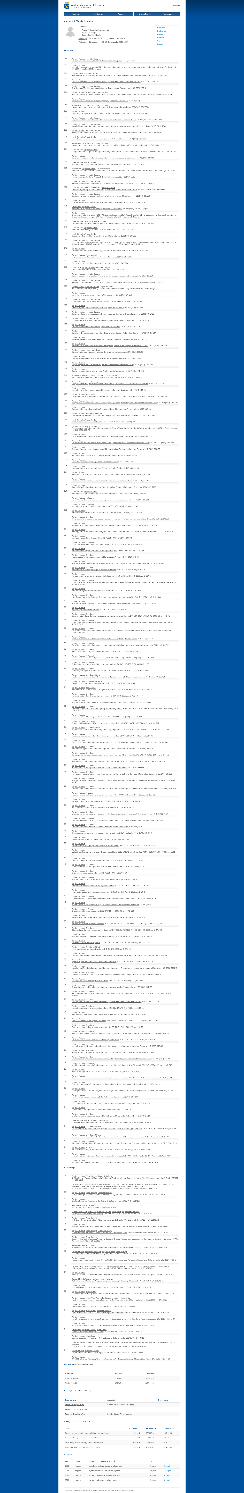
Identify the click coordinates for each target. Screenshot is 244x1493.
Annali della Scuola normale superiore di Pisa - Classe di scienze (154, 428)
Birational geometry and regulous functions (87, 1226)
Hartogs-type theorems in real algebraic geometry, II (91, 107)
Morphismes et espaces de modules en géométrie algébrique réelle (96, 730)
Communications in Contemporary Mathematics (118, 94)
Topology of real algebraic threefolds (85, 1097)
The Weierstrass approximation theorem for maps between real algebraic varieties (102, 645)
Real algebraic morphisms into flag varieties (88, 761)
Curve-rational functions (80, 270)
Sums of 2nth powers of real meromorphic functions (91, 917)
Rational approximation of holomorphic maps (88, 139)
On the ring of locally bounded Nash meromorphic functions (93, 723)
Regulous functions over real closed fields (87, 120)
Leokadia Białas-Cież (79, 1212)
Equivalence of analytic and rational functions (88, 683)
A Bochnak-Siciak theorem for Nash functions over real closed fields (97, 132)
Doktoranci (161, 34)
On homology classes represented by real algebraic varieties (94, 664)
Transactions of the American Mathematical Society (145, 780)
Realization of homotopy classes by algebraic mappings (92, 1033)
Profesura (82, 42)
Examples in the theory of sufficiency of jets (88, 1084)
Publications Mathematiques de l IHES (138, 677)
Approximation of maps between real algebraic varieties (92, 75)
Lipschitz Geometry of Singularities (84, 1338)
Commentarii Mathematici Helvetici (121, 436)
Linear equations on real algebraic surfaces (87, 301)
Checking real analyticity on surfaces (85, 223)
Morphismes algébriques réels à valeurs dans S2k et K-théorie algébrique (98, 1065)
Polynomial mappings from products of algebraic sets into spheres (96, 820)
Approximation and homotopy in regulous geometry (90, 101)
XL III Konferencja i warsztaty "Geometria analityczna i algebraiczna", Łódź (99, 1233)
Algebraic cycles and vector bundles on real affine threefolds (94, 962)
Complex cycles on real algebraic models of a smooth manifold (95, 789)
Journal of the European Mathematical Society (131, 346)
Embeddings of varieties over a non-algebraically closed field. (94, 852)
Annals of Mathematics (125, 987)
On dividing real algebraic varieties (84, 671)
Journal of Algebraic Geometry (128, 603)
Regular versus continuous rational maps (87, 371)
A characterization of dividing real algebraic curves (90, 696)
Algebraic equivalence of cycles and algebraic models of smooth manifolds (99, 563)
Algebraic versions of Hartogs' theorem (86, 94)
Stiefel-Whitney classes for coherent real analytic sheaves (93, 500)
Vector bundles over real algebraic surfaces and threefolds (93, 1103)
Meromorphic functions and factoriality (86, 525)
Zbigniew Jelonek (78, 287)
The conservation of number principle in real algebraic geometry (95, 576)
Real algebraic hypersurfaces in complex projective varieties (94, 749)
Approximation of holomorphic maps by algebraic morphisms (94, 570)
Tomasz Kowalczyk (132, 1212)
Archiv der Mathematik (119, 164)
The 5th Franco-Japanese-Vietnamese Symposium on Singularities (96, 1319)
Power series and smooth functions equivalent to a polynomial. (95, 1078)
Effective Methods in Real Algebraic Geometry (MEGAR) (92, 1275)
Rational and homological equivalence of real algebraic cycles (94, 551)
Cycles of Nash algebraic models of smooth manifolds (91, 443)
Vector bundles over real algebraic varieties (87, 949)
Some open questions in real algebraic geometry (89, 158)
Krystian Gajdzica (98, 1186)
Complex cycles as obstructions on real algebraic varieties (93, 333)
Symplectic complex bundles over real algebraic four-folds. (93, 936)
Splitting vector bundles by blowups (85, 455)
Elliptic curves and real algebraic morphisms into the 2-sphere (94, 814)
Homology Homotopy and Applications (110, 352)
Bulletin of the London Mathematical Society (124, 82)
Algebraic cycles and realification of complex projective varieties (95, 736)
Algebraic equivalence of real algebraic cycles (88, 658)
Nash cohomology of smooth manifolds (86, 538)
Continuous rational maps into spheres (86, 327)
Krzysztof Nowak (89, 1184)
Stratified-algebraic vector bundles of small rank (89, 308)
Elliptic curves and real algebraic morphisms (88, 768)
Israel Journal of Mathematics (134, 132)
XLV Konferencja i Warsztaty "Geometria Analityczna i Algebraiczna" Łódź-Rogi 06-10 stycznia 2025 (108, 1178)
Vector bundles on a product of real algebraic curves (91, 519)
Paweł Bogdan (163, 1342)
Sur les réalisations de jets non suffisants (87, 1150)
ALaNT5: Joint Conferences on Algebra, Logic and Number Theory (96, 1300)
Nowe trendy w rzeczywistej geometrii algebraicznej (91, 250)
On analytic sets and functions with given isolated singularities (95, 1091)
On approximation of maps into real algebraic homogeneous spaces (96, 152)
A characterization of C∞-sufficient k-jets (86, 1162)
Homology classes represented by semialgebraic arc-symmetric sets (97, 532)
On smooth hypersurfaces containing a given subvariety (92, 320)
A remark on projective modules (83, 1071)
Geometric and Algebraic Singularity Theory (87, 1332)
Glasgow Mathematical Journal (127, 333)
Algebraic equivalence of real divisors (85, 610)
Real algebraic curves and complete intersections (90, 981)
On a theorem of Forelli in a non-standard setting (89, 88)
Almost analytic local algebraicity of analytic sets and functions (95, 1052)
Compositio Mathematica (119, 101)
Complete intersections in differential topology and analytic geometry (97, 709)
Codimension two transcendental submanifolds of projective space (96, 415)
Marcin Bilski (91, 93)
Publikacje (161, 28)
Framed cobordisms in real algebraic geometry (89, 1021)
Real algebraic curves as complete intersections (89, 1014)
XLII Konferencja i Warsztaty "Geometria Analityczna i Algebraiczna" (97, 1247)
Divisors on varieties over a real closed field (88, 801)
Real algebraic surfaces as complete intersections (90, 1002)
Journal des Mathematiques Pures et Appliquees (155, 67)
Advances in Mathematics (112, 209)
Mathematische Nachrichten (101, 257)
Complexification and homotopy (83, 352)
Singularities (76, 1207)
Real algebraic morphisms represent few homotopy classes (93, 493)
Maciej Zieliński (71, 1383)
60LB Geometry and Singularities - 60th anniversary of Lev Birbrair (96, 1220)
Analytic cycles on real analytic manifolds (87, 557)
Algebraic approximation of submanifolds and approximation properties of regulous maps (104, 67)
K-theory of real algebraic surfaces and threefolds (90, 930)
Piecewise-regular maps (80, 263)
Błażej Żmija (125, 1298)
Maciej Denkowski (103, 1184)
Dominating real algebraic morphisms (85, 113)
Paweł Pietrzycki (118, 1212)
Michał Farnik (91, 1292)
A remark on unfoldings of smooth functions (88, 924)
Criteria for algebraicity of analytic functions (88, 190)
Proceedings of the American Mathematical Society (139, 403)
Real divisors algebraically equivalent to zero (88, 591)
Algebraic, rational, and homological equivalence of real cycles (95, 795)
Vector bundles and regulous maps (84, 377)
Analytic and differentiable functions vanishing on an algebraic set (96, 968)
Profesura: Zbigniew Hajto (74, 1405)
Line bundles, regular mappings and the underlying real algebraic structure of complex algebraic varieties (110, 622)
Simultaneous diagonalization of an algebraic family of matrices (95, 833)
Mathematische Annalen (119, 107)
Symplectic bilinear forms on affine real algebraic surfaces (93, 886)
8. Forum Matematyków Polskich (84, 1325)
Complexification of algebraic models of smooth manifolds (93, 384)
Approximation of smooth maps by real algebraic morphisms (94, 690)
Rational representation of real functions (86, 183)
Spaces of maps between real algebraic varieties (89, 82)
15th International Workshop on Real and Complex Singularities (95, 1294)
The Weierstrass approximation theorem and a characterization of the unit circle (101, 631)
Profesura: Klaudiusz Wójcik (75, 1414)
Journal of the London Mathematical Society (131, 384)
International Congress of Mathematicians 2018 (89, 1287)
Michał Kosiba (126, 1186)
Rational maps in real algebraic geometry (87, 462)
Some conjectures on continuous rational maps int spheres (93, 314)
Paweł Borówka (126, 1342)
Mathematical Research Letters (120, 481)
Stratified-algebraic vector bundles (84, 276)
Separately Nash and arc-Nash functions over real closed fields (95, 171)
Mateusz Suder (137, 1186)
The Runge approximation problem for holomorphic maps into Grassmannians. (100, 742)
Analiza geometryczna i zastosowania (86, 1260)
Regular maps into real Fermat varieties (86, 365)
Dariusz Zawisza (150, 1266)
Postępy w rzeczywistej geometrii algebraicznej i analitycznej (87, 1433)
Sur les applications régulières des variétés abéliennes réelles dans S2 (98, 755)
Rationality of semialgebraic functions (85, 282)
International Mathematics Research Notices (119, 120)
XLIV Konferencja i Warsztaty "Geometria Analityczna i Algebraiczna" (97, 1195)
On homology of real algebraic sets (84, 1110)
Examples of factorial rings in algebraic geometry (90, 1027)
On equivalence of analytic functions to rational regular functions (95, 1040)
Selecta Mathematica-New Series (123, 126)
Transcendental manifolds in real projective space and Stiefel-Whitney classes (100, 428)
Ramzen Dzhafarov (105, 1176)
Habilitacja (83, 39)
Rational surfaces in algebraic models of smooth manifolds (93, 474)
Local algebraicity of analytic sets (84, 1116)
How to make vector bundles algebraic (86, 943)
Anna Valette (101, 375)
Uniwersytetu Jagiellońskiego (81, 7)
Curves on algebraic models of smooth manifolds (90, 481)
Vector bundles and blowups (82, 289)
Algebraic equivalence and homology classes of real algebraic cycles (97, 702)
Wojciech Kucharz (78, 59)
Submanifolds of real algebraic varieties (86, 487)
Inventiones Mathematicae (110, 879)
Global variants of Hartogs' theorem (85, 230)
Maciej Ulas (153, 1184)
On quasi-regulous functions (82, 61)
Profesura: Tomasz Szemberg (76, 1409)
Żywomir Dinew (163, 1266)
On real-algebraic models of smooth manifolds (88, 898)
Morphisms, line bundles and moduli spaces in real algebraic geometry (97, 677)
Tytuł (67, 1428)
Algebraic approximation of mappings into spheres (90, 1008)
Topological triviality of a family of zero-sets (88, 974)
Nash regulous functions (80, 295)
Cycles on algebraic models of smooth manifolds (90, 449)
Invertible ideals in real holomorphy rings (86, 905)
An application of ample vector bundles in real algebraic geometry (96, 403)
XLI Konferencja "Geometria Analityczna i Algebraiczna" (92, 1254)
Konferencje (161, 31)
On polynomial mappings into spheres (85, 873)
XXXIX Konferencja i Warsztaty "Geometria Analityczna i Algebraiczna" (98, 1313)
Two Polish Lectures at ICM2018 (84, 1306)
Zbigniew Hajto (77, 1184)
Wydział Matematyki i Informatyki (87, 5)
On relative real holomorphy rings (84, 911)
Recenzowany (70, 1400)
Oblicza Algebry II (78, 1346)
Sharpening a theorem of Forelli (83, 236)
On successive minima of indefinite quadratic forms (91, 544)
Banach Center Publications (118, 88)
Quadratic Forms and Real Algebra (84, 1201)
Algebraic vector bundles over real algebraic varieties (91, 1046)
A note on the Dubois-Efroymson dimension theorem (91, 892)
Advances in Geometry (110, 462)
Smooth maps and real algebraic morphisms (88, 651)
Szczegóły (167, 1466)
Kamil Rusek (90, 395)
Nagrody (160, 44)
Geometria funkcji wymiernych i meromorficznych (83, 1438)
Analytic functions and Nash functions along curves (91, 126)
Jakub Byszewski (127, 1184)
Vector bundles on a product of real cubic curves (89, 808)
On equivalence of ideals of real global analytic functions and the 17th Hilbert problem (103, 1137)
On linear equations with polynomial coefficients (89, 202)
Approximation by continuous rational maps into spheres (92, 346)
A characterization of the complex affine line (88, 717)
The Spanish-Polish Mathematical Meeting (87, 1214)
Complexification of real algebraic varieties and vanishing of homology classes (100, 616)
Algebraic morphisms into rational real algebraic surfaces (92, 639)
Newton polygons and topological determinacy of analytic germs (95, 846)
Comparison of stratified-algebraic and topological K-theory (93, 196)
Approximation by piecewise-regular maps (87, 209)
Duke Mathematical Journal (109, 1097)
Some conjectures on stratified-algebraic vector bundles (92, 339)
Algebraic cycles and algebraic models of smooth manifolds (94, 603)
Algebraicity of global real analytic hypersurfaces (89, 506)
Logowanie (176, 5)
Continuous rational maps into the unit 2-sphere (89, 358)
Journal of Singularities (124, 196)
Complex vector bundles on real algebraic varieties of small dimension (97, 955)
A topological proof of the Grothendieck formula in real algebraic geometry (99, 597)
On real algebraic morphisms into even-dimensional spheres (94, 987)
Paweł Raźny (86, 1186)
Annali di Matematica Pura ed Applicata (107, 61)
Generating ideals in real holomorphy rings (87, 839)
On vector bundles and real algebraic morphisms (89, 867)
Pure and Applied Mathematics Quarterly (117, 183)
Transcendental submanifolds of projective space (90, 436)
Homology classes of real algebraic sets (86, 468)
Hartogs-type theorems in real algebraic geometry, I (90, 145)
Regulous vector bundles (81, 257)
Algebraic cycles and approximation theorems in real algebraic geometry (98, 780)
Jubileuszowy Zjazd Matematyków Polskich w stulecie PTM (94, 1268)
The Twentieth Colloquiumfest (82, 1353)
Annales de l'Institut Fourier (115, 139)
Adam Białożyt (91, 1176)
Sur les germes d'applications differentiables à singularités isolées (96, 1143)
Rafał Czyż (115, 1184)
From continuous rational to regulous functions (89, 242)
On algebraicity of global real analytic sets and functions (92, 1122)
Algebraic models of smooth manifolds (86, 879)
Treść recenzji (163, 1400)
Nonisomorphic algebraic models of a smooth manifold (92, 827)
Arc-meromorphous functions (82, 177)
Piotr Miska (163, 1184)
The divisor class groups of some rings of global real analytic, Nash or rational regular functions (107, 1129)
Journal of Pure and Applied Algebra (113, 113)
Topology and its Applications (126, 314)
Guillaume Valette (113, 375)
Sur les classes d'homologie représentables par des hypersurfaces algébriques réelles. (103, 993)
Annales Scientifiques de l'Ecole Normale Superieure (154, 582)
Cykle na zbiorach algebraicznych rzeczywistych (83, 1447)
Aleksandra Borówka (140, 1342)
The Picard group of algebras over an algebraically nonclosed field (96, 396)
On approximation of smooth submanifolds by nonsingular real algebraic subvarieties (103, 582)
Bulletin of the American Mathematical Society (135, 814)
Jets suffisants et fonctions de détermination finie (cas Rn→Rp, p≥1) (97, 1156)
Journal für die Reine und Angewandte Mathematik (131, 75)
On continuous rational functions (83, 215)
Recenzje (160, 38)
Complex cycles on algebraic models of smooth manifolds (93, 409)
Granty (159, 41)
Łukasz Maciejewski (93, 350)
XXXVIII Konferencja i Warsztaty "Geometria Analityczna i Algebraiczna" (98, 1359)
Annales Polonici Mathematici (105, 177)
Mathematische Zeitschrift (110, 327)
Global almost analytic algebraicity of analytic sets (90, 860)
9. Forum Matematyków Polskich (84, 1188)
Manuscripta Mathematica (113, 301)
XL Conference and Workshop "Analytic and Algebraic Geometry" (96, 1281)
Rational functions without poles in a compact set (90, 513)
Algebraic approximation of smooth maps (87, 422)
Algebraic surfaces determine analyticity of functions (91, 164)
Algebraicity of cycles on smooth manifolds (87, 390)
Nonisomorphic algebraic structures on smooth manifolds (92, 1059)
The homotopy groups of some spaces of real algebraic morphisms (96, 774)
